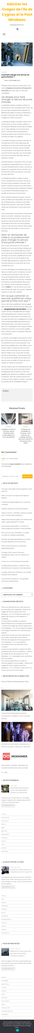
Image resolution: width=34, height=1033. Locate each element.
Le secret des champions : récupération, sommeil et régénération (15, 580)
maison (8, 287)
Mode (3, 994)
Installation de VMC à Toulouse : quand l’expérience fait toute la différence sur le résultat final (8, 433)
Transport (4, 1014)
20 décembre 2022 (14, 80)
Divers (3, 841)
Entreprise (4, 851)
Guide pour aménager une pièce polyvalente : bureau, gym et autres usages (15, 716)
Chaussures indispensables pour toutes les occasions (16, 503)
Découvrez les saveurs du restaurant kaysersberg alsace (13, 547)
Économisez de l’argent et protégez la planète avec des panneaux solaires (17, 630)
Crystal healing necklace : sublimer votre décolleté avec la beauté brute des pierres (16, 567)
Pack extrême (6, 682)
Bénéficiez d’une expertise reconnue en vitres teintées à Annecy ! (20, 953)
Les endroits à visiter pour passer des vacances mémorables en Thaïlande (15, 616)
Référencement (6, 919)
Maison (4, 72)
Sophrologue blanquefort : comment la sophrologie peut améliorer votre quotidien (16, 527)
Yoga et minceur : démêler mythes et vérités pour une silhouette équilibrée (16, 514)
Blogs (3, 912)
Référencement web (20, 682)
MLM (2, 899)
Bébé (2, 827)
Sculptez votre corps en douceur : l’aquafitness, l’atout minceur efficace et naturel (15, 555)
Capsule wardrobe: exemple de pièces (14, 509)
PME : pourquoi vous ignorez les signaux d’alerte (15, 497)
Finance (3, 902)
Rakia (6, 80)
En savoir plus (8, 805)
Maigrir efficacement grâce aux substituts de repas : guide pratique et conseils (16, 521)
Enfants (3, 848)
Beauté (3, 824)
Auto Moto (5, 821)
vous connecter (15, 464)
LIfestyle (4, 922)
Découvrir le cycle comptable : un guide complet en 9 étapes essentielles (15, 534)
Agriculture (5, 817)
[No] (32, 1026)
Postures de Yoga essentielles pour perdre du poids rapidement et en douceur (16, 540)
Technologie (5, 1007)
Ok (17, 1030)
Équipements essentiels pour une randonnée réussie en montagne (19, 790)
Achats (3, 814)
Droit (3, 844)
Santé (3, 1004)
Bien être (4, 831)
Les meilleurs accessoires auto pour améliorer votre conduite (14, 644)
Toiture (3, 987)
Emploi (3, 895)
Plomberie (8, 427)
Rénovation (5, 984)
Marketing (15, 867)
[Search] (17, 29)
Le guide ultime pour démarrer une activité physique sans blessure (16, 573)
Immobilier (4, 906)
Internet (4, 909)
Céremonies (5, 834)
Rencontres (5, 1001)
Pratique (4, 997)
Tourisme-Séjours (7, 1011)
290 (5, 772)
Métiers (3, 991)
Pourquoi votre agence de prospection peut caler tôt (16, 490)
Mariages (4, 837)
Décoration (5, 933)
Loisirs (13, 786)
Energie (3, 977)
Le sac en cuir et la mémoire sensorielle (15, 561)
